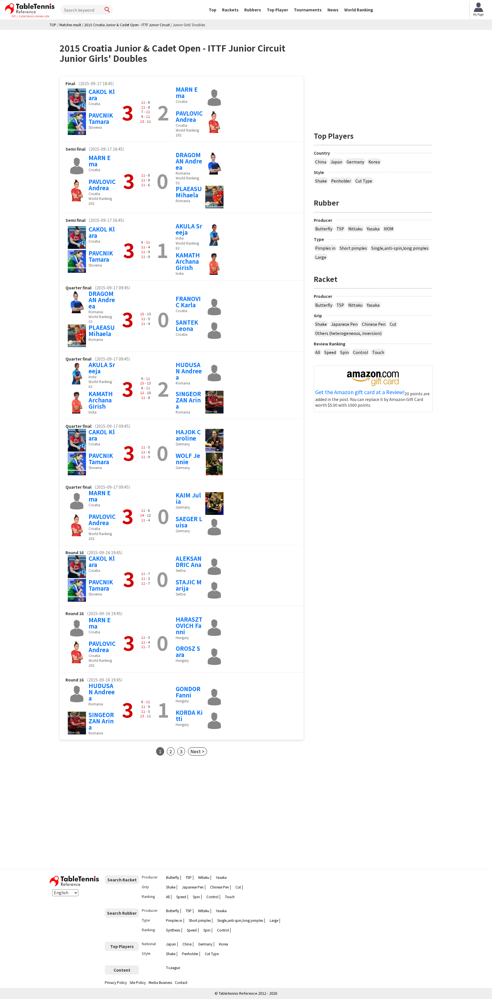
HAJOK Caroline (188, 435)
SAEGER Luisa (189, 522)
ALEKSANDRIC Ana (189, 561)
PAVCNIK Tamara (101, 118)
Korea (374, 162)
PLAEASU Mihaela (189, 192)
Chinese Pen (374, 324)
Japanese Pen (344, 324)
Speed (330, 352)
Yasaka (373, 229)
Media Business (160, 982)
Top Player (277, 10)
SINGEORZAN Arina (188, 400)
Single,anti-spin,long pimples (400, 248)
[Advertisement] (107, 812)
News (333, 10)
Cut (393, 324)
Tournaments (308, 10)
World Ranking (358, 10)
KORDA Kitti (189, 715)
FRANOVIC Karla (188, 301)
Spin (344, 352)
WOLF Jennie (188, 458)
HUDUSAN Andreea (189, 371)
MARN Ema (187, 92)
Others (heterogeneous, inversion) (348, 333)
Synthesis (173, 930)
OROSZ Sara (188, 651)
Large (320, 257)
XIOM (388, 229)
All (317, 352)
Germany (355, 162)
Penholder (341, 181)
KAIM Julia (188, 498)
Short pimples (353, 248)
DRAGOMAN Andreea (189, 161)
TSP (340, 229)
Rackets (230, 10)
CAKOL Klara (102, 94)
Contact (181, 982)
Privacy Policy (116, 982)
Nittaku (355, 229)
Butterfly (323, 229)
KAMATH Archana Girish (188, 261)
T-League (173, 967)
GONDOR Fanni (188, 692)
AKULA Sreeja (189, 229)
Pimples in (325, 248)
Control (360, 352)
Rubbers (252, 10)
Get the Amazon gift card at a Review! (360, 392)
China (320, 162)
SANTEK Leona (187, 325)
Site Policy (138, 982)
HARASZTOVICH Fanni (189, 625)
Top (212, 10)
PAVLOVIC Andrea (189, 116)
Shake (321, 181)
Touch (378, 352)
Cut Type (363, 181)
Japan (336, 162)
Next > (197, 751)
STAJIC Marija (189, 585)
